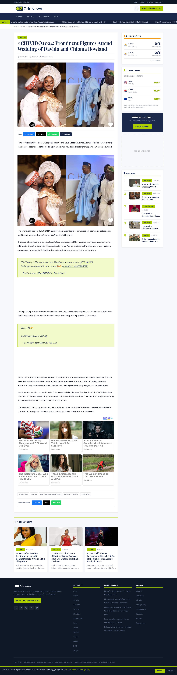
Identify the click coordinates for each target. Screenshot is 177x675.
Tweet (42, 134)
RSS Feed (139, 618)
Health (75, 646)
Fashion (75, 627)
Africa (75, 591)
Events (75, 623)
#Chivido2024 (86, 262)
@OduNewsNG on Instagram (63, 662)
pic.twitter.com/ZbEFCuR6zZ (34, 336)
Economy (19, 16)
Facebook (30, 134)
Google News (159, 2)
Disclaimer (139, 614)
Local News (147, 180)
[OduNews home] (41, 586)
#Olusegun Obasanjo (71, 494)
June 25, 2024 (59, 273)
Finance (75, 637)
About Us (139, 591)
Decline (170, 671)
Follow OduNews (142, 126)
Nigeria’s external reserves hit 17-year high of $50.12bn (148, 22)
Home (15, 26)
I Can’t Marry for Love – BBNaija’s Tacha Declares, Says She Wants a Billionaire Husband (65, 557)
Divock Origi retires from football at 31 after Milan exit (104, 22)
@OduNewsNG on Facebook (45, 662)
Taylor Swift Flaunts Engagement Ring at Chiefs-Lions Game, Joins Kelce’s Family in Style (101, 557)
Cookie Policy (141, 609)
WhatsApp (54, 134)
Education (76, 614)
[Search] (136, 8)
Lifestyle (75, 650)
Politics (30, 16)
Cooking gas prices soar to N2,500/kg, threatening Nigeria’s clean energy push (118, 611)
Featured (76, 632)
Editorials (76, 609)
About (135, 2)
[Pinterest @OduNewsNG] (37, 608)
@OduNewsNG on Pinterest (107, 662)
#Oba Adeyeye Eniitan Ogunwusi (50, 494)
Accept (160, 671)
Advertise (150, 2)
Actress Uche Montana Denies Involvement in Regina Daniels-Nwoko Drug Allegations (30, 557)
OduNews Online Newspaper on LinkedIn (85, 662)
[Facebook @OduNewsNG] (21, 608)
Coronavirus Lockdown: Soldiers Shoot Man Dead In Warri (150, 229)
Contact (142, 2)
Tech (56, 16)
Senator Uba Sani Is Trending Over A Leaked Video (150, 186)
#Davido (34, 494)
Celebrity (23, 26)
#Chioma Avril (23, 494)
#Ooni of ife (86, 494)
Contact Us (140, 595)
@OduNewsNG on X (29, 662)
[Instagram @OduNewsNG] (26, 608)
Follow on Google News (152, 8)
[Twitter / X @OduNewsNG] (16, 608)
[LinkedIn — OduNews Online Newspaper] (31, 608)
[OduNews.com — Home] (29, 8)
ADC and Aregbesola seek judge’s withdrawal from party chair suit (57, 22)
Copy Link (67, 134)
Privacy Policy (141, 605)
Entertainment (44, 16)
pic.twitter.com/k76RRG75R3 (75, 266)
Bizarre (75, 595)
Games (75, 641)
